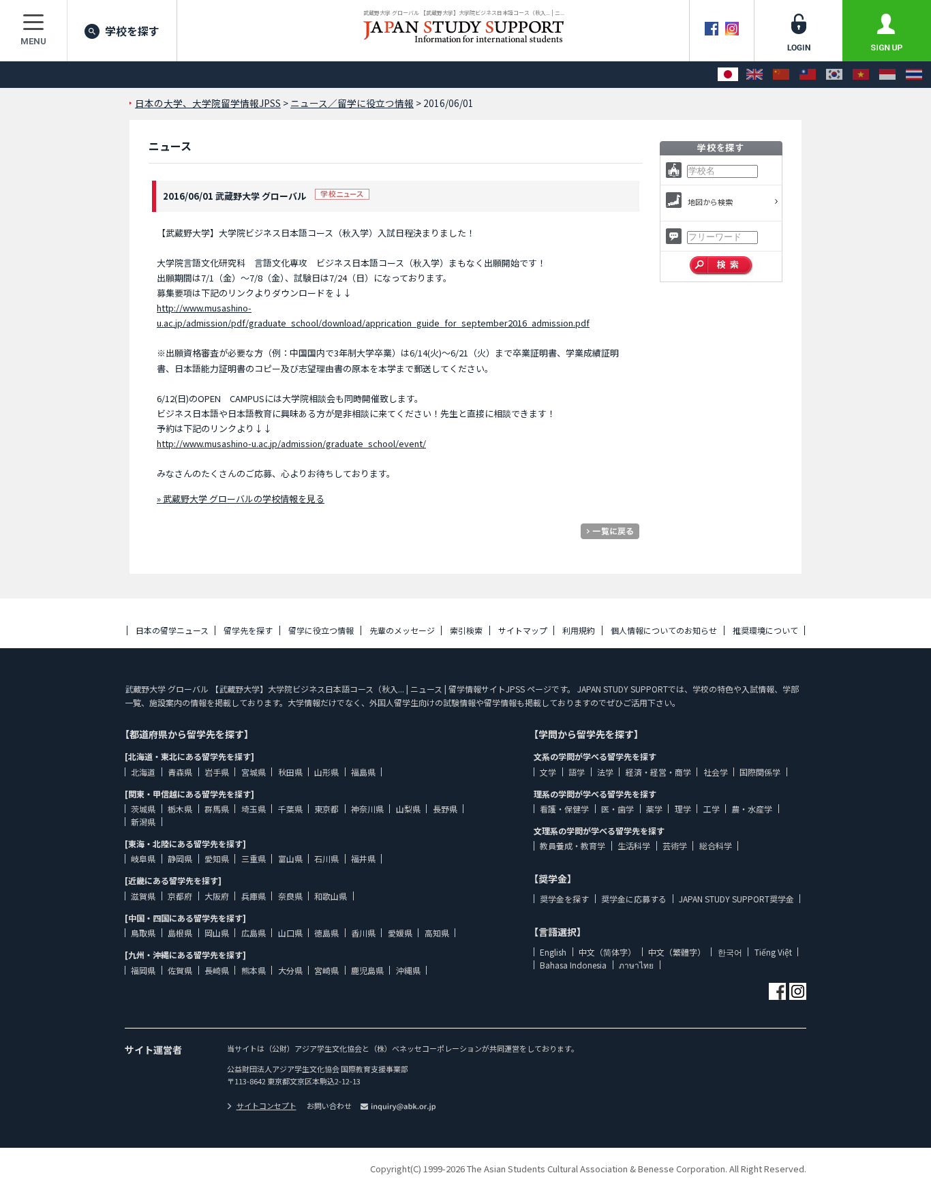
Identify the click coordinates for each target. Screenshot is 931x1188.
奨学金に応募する (634, 898)
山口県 (290, 933)
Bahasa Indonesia (573, 965)
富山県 (290, 858)
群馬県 (216, 808)
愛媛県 (400, 933)
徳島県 (326, 933)
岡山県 (216, 933)
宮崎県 (326, 970)
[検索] (721, 265)
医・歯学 (617, 808)
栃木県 (180, 808)
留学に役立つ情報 (321, 630)
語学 (576, 772)
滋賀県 (143, 896)
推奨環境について (765, 630)
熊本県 (253, 970)
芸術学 (674, 845)
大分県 (290, 970)
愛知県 (216, 858)
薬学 (654, 808)
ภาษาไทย (636, 965)
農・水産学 (751, 808)
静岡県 (180, 858)
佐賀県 (180, 970)
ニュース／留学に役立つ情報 (352, 103)
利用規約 (578, 630)
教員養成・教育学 (572, 845)
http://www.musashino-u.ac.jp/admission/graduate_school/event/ (291, 443)
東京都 (326, 808)
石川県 (326, 858)
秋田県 (290, 772)
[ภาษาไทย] (914, 74)
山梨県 (408, 808)
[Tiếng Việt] (861, 74)
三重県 (253, 858)
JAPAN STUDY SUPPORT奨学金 (736, 898)
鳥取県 (143, 933)
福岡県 (143, 970)
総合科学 (715, 845)
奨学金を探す (564, 898)
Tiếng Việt (773, 952)
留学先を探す (248, 630)
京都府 (180, 896)
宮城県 (253, 772)
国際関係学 (759, 772)
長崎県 (216, 970)
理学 (683, 808)
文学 (548, 772)
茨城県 (143, 808)
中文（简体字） (607, 952)
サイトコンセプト (266, 1105)
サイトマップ (522, 630)
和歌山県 (330, 896)
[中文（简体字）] (781, 74)
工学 (711, 808)
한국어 (730, 952)
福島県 (363, 772)
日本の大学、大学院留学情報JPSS (208, 103)
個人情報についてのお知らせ (664, 630)
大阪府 (216, 896)
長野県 (445, 808)
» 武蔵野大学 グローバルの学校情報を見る (240, 498)
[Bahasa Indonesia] (887, 74)
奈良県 (290, 896)
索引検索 (466, 630)
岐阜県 (143, 858)
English (553, 952)
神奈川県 (367, 808)
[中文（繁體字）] (807, 74)
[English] (754, 74)
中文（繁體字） (676, 952)
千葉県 (290, 808)
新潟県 (143, 821)
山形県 (326, 772)
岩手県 (216, 772)
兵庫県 (253, 896)
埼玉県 (253, 808)
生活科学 (633, 845)
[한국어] (834, 74)
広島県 (253, 933)
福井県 (363, 858)
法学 (605, 772)
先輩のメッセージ (402, 630)
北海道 (143, 772)
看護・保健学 (564, 808)
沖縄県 (408, 970)
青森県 (180, 772)
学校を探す (132, 30)
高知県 (437, 933)
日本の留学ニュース (172, 630)
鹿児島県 (367, 970)
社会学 (715, 772)
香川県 (363, 933)
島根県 (180, 933)
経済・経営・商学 (658, 772)
